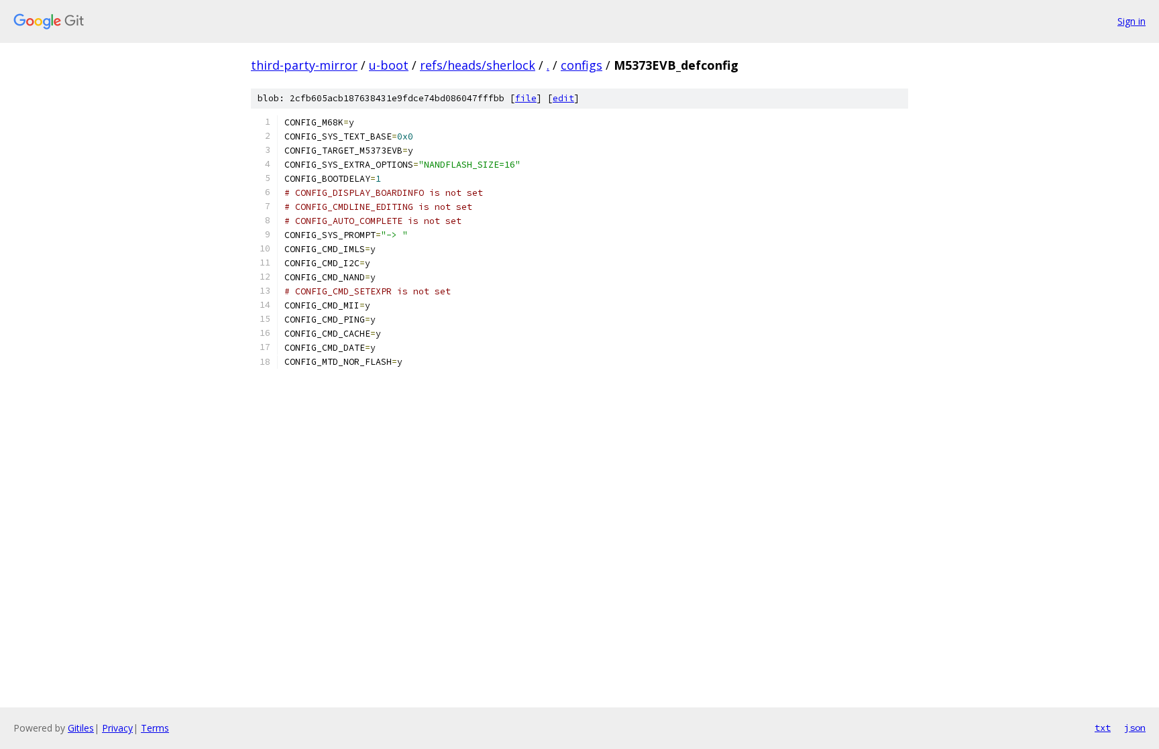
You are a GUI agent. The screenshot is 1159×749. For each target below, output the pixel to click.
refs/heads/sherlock (477, 65)
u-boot (388, 65)
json (1135, 728)
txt (1103, 728)
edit (563, 98)
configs (581, 65)
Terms (155, 728)
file (526, 98)
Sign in (1131, 21)
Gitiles (81, 728)
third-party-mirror (304, 65)
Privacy (117, 728)
